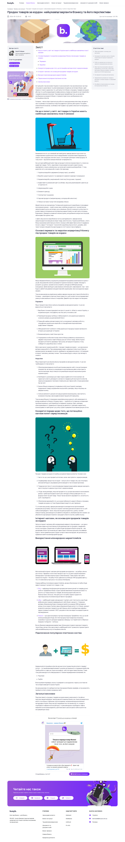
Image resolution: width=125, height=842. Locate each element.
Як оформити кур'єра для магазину (104, 75)
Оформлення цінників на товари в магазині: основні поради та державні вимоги (105, 79)
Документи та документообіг (88, 3)
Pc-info (68, 825)
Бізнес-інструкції (56, 3)
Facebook (37, 798)
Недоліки (42, 65)
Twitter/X (68, 798)
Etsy (39, 588)
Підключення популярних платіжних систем (52, 78)
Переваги (43, 61)
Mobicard (68, 815)
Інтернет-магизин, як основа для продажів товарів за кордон (58, 72)
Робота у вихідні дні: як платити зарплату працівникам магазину (103, 63)
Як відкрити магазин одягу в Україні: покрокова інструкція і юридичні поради (105, 57)
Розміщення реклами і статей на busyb (20, 99)
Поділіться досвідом (64, 718)
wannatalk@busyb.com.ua (99, 818)
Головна (21, 3)
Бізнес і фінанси (104, 3)
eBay (39, 600)
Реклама (94, 822)
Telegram (52, 798)
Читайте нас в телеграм (80, 774)
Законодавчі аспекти (43, 3)
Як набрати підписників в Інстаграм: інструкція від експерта (105, 84)
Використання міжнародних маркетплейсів (52, 75)
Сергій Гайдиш (19, 51)
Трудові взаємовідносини (70, 3)
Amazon (40, 616)
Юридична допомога (49, 837)
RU (117, 16)
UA (114, 16)
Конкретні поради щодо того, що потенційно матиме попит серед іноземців (63, 68)
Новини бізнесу (30, 3)
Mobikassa (69, 818)
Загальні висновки (44, 82)
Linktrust (68, 822)
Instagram (21, 798)
